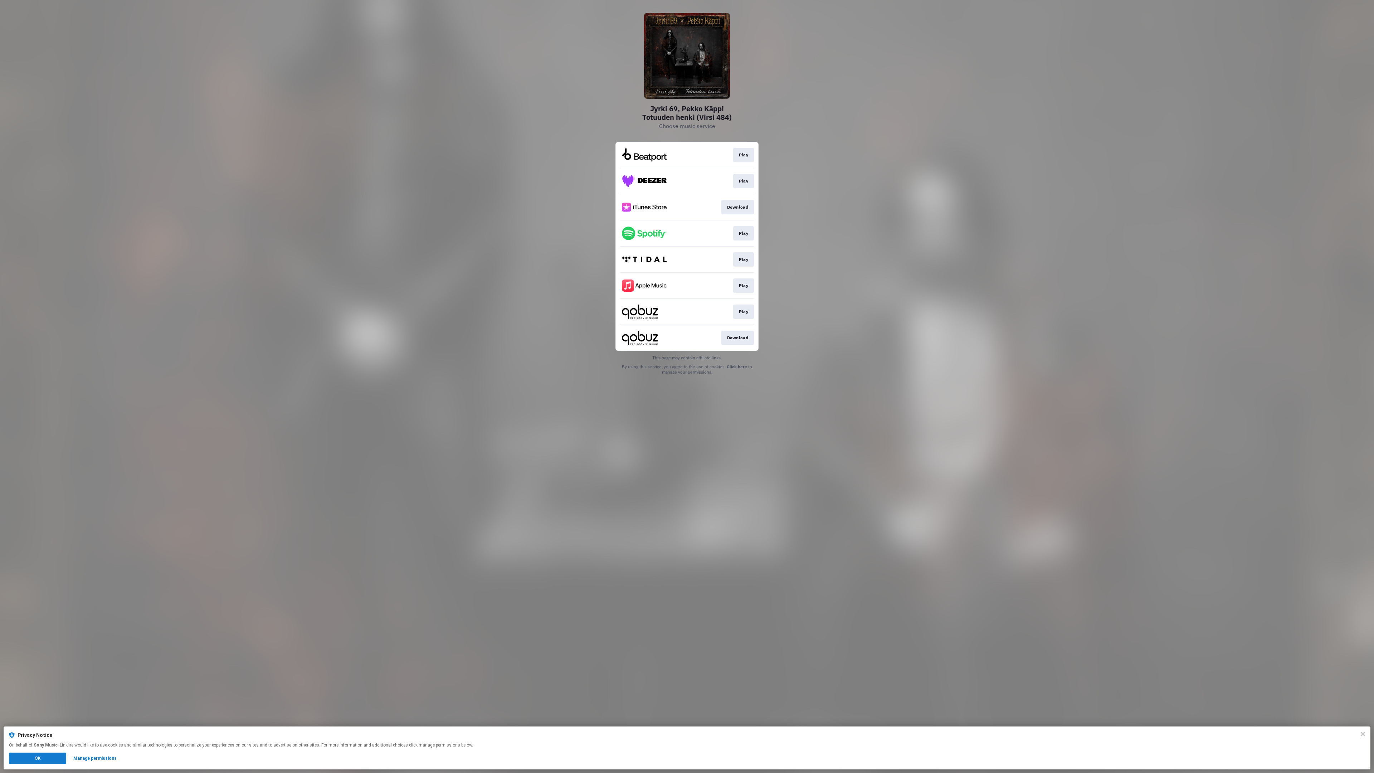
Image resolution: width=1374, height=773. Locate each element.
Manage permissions (95, 758)
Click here (737, 366)
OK (37, 758)
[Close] (1363, 734)
